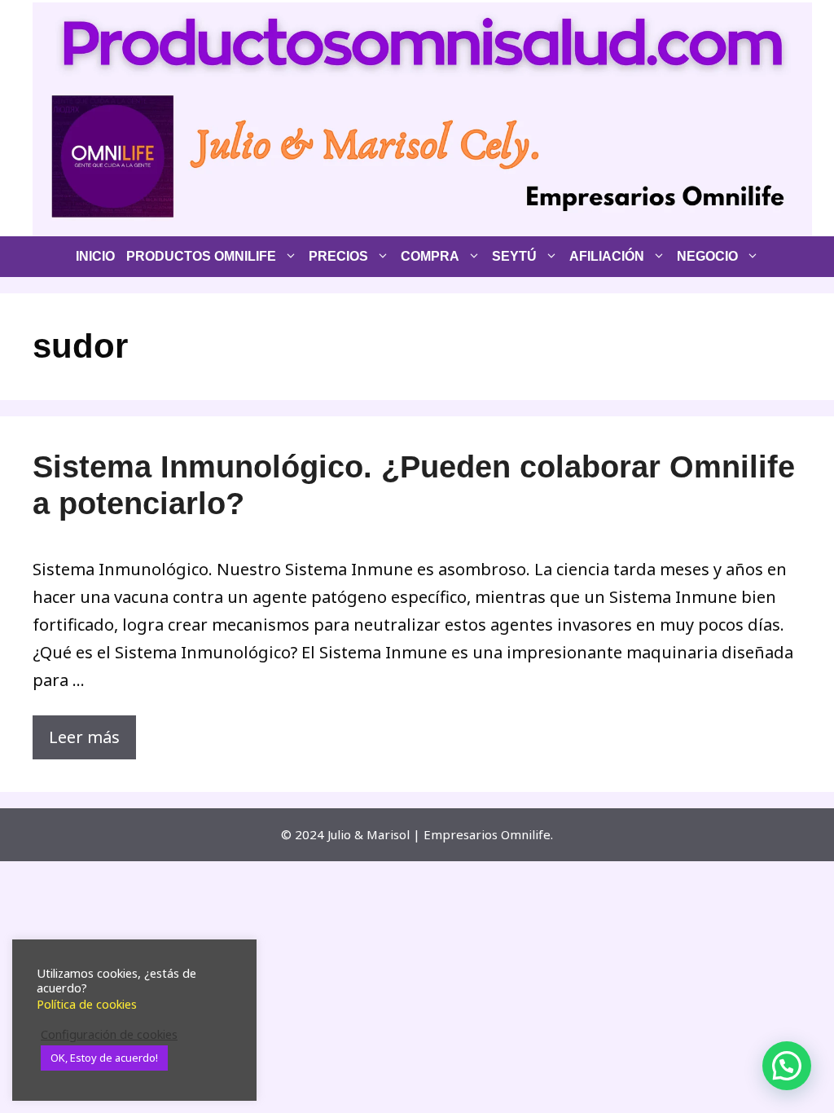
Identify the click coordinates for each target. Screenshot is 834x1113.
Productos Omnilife (201, 256)
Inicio (95, 256)
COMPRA (430, 256)
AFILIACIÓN (606, 256)
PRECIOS (338, 256)
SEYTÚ (514, 256)
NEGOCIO (707, 256)
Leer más (84, 737)
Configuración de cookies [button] (109, 1034)
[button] (786, 1065)
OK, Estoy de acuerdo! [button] (104, 1057)
